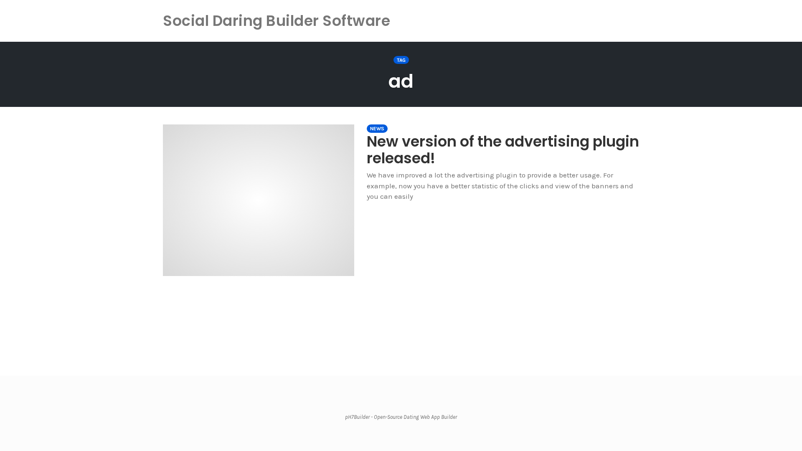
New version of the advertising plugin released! (503, 149)
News (377, 129)
